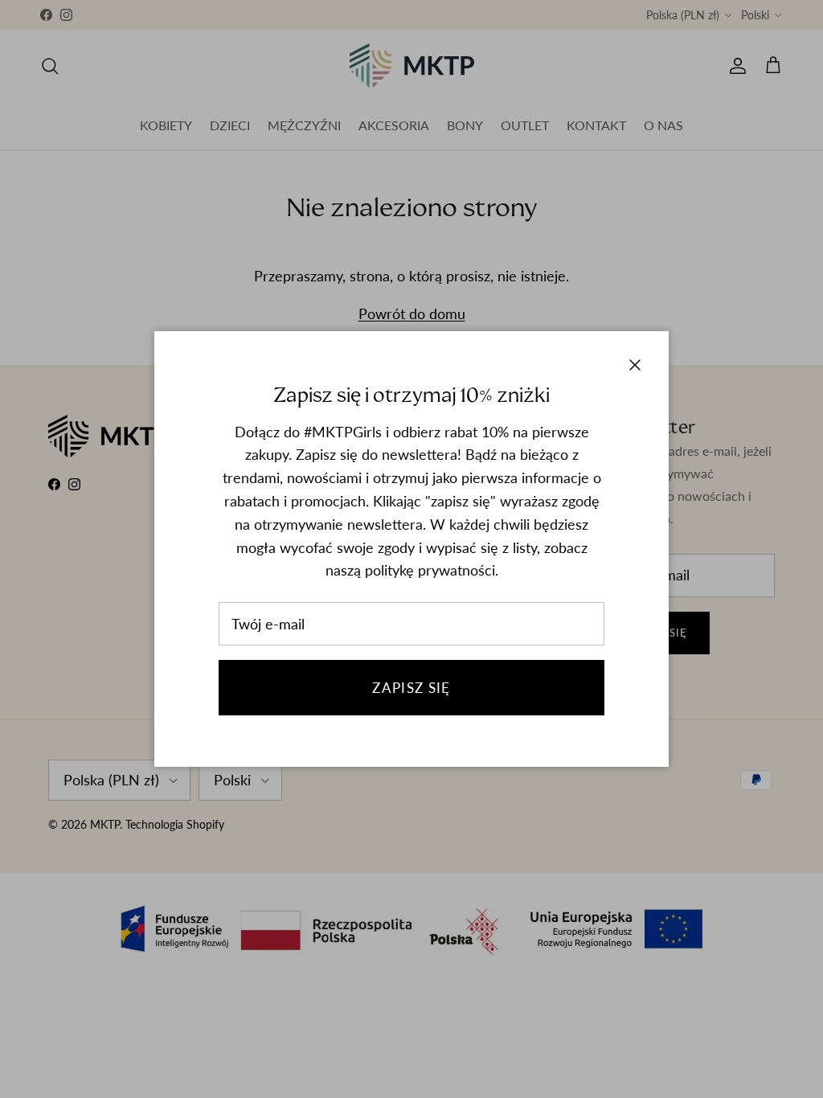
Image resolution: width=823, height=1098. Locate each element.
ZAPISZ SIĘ (411, 687)
